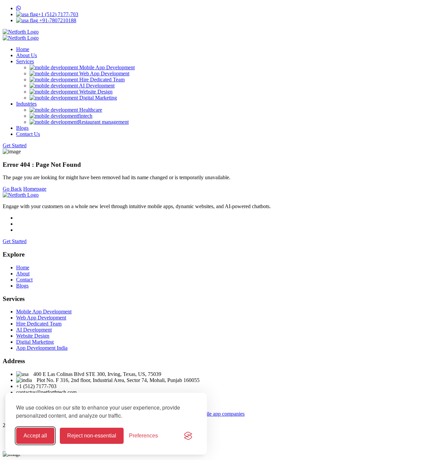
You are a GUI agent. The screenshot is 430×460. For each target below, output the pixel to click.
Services (25, 61)
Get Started (15, 145)
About (23, 273)
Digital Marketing (97, 98)
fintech (85, 116)
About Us (26, 55)
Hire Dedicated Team (101, 79)
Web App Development (103, 73)
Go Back (12, 189)
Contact (24, 279)
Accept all (35, 435)
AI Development (96, 85)
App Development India (42, 348)
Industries (26, 104)
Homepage (34, 189)
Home (22, 49)
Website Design (95, 91)
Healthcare (90, 110)
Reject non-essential (91, 435)
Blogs (22, 128)
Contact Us (28, 134)
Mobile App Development (106, 67)
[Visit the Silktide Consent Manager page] (188, 436)
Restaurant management (103, 122)
